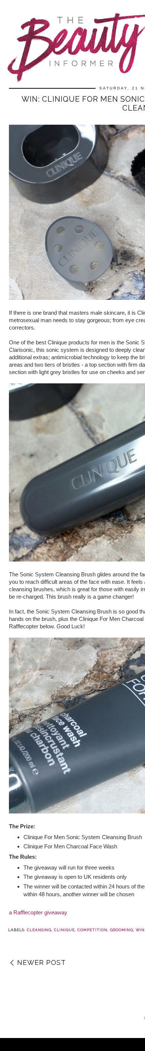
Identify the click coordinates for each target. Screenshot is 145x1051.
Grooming (121, 930)
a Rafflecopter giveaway (38, 912)
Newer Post (41, 962)
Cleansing (39, 930)
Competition (92, 930)
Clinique (64, 930)
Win (140, 930)
